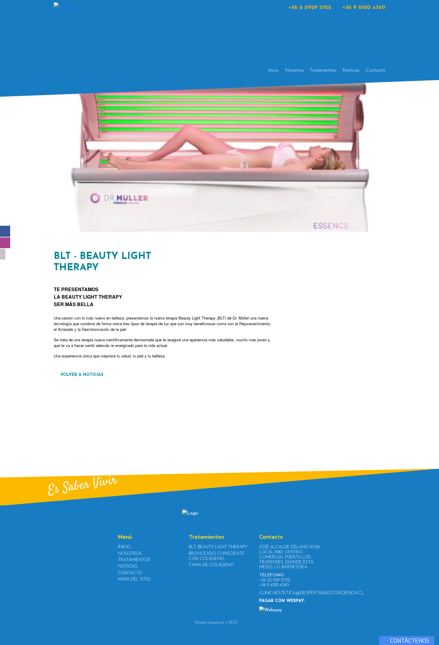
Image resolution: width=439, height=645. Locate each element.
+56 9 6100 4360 (363, 7)
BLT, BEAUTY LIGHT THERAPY (218, 547)
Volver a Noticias (81, 375)
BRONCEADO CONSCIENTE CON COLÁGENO (217, 556)
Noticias (351, 70)
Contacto (375, 70)
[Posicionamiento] (241, 622)
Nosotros (294, 70)
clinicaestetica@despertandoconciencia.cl (311, 593)
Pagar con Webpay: (282, 601)
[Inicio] (219, 513)
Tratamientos (323, 70)
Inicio (273, 70)
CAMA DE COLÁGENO (211, 565)
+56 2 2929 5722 (309, 7)
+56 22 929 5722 (274, 580)
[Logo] (89, 38)
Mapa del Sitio (134, 579)
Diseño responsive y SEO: (216, 622)
